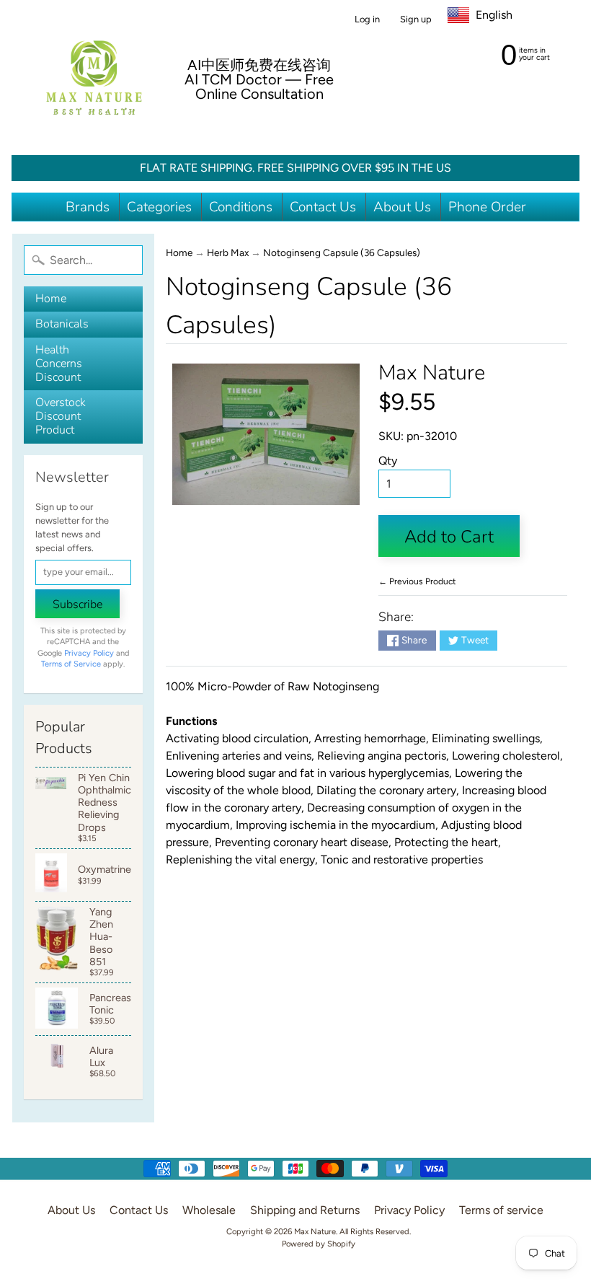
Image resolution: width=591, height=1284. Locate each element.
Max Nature (431, 373)
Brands (88, 207)
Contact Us (323, 207)
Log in (367, 20)
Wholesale (209, 1210)
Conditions (240, 207)
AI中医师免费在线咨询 (259, 65)
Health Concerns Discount (58, 363)
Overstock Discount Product (60, 416)
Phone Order (487, 207)
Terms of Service (71, 664)
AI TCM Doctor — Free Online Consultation (259, 86)
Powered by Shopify (318, 1244)
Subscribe (77, 604)
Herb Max (228, 252)
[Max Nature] (94, 78)
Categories (159, 207)
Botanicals (62, 324)
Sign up (416, 20)
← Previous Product (417, 581)
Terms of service (501, 1210)
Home (50, 299)
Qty (387, 460)
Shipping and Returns (305, 1210)
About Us (402, 207)
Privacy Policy (89, 653)
